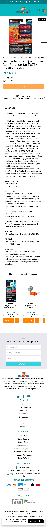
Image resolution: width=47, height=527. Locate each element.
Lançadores (13, 58)
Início (4, 58)
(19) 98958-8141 (25, 467)
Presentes (23, 427)
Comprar (8, 320)
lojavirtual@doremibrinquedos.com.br (25, 470)
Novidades (23, 414)
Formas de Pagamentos (23, 449)
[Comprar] (17, 320)
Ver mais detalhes (10, 81)
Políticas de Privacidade (23, 452)
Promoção (23, 411)
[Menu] (4, 10)
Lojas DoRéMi (23, 458)
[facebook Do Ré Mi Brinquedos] (23, 396)
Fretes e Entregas (23, 445)
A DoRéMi (23, 436)
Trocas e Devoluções (23, 455)
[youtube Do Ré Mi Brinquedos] (28, 396)
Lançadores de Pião (27, 58)
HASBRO (11, 303)
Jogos (23, 420)
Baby (23, 423)
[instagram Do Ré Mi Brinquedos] (18, 396)
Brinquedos (23, 417)
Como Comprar (23, 439)
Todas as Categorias (24, 407)
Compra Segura (23, 442)
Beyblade (40, 58)
